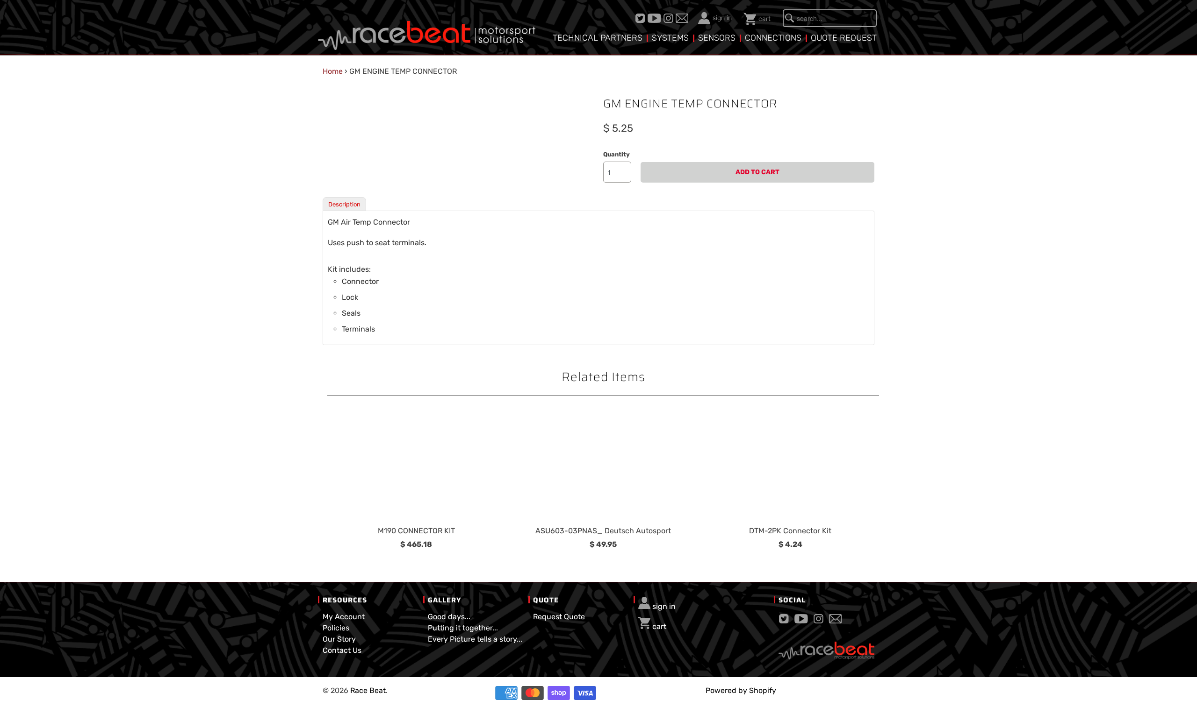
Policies (336, 627)
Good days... (449, 616)
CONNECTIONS (773, 38)
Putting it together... (463, 627)
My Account (344, 616)
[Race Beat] (426, 28)
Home (333, 71)
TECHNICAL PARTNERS (597, 38)
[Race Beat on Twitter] (641, 18)
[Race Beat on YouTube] (655, 18)
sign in (722, 18)
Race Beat (368, 690)
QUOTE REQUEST (844, 38)
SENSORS (717, 38)
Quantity (616, 154)
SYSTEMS (670, 38)
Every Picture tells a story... (475, 639)
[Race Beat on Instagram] (669, 18)
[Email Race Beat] (683, 18)
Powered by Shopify (741, 690)
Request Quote (559, 616)
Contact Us (342, 650)
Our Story (339, 639)
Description (344, 204)
